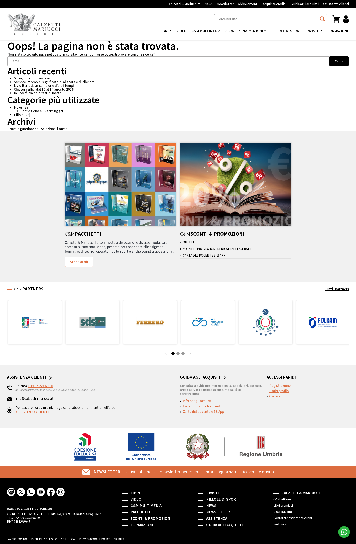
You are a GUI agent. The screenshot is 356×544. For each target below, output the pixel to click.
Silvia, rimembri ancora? (32, 78)
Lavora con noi (17, 539)
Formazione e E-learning (39, 111)
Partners (279, 524)
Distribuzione (283, 512)
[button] (336, 18)
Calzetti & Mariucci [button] (183, 4)
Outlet (189, 242)
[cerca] (322, 19)
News (208, 4)
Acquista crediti (274, 4)
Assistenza (216, 519)
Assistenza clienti (336, 4)
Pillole (18, 114)
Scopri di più (79, 262)
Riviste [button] (313, 31)
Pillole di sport (286, 31)
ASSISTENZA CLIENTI (32, 412)
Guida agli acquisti (305, 4)
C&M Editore (282, 499)
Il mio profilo (279, 391)
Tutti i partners (337, 289)
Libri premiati (283, 505)
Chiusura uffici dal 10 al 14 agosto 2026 (44, 89)
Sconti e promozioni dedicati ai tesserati (217, 249)
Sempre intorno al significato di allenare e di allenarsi (54, 82)
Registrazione (280, 386)
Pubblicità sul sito (44, 539)
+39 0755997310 (40, 386)
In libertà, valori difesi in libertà (37, 93)
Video (181, 31)
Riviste (213, 493)
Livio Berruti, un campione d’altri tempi (44, 85)
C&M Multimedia (206, 31)
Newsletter (225, 4)
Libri (135, 493)
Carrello (275, 396)
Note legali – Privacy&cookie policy (85, 539)
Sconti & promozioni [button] (244, 31)
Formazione (338, 31)
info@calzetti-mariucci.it (34, 398)
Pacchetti (140, 512)
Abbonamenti (248, 4)
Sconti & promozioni (151, 519)
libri (163, 31)
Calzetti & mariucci (301, 493)
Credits (119, 539)
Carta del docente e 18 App (203, 412)
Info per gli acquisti (197, 401)
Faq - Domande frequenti (202, 406)
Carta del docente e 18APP (204, 256)
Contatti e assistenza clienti (293, 518)
